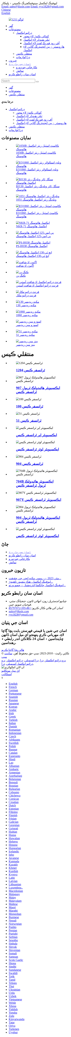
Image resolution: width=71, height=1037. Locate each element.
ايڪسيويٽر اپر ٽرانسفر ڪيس (36, 435)
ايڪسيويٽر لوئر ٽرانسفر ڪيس (37, 449)
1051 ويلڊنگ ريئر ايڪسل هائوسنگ (36, 199)
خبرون (13, 60)
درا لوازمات (23, 57)
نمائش (20, 70)
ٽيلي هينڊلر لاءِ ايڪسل (36, 39)
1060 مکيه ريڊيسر (27, 315)
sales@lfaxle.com (19, 611)
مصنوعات (15, 29)
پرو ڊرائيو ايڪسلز (55, 660)
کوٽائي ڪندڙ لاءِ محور (36, 36)
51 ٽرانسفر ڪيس (28, 420)
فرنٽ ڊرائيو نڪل (26, 295)
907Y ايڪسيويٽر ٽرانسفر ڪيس (38, 500)
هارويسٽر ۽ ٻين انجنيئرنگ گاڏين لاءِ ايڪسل (41, 123)
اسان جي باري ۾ (20, 63)
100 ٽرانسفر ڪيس (29, 406)
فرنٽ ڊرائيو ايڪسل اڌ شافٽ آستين (37, 285)
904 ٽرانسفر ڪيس (29, 464)
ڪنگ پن (21, 275)
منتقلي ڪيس (24, 53)
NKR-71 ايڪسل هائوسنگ (31, 226)
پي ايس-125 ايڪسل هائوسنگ (33, 236)
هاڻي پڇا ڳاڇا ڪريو (12, 649)
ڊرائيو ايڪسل (24, 32)
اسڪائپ (6, 674)
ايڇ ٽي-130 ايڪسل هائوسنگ (32, 255)
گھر (11, 25)
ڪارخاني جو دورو (26, 67)
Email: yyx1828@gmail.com (47, 6)
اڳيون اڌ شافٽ (25, 265)
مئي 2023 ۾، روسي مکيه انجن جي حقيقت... (35, 578)
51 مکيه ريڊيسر (25, 334)
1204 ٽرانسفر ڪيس (30, 370)
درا (42, 660)
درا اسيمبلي (32, 660)
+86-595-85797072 (20, 608)
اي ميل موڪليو (10, 670)
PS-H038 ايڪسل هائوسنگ (31, 246)
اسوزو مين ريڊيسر (27, 325)
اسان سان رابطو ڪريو (22, 74)
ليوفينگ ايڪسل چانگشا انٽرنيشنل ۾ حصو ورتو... (37, 585)
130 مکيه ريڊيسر (26, 305)
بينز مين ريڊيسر (25, 344)
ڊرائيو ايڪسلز (15, 660)
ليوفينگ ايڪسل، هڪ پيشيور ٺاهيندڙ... (31, 581)
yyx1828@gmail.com (21, 614)
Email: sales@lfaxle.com (15, 6)
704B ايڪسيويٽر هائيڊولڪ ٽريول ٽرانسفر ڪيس (35, 483)
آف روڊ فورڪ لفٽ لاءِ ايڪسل (41, 43)
